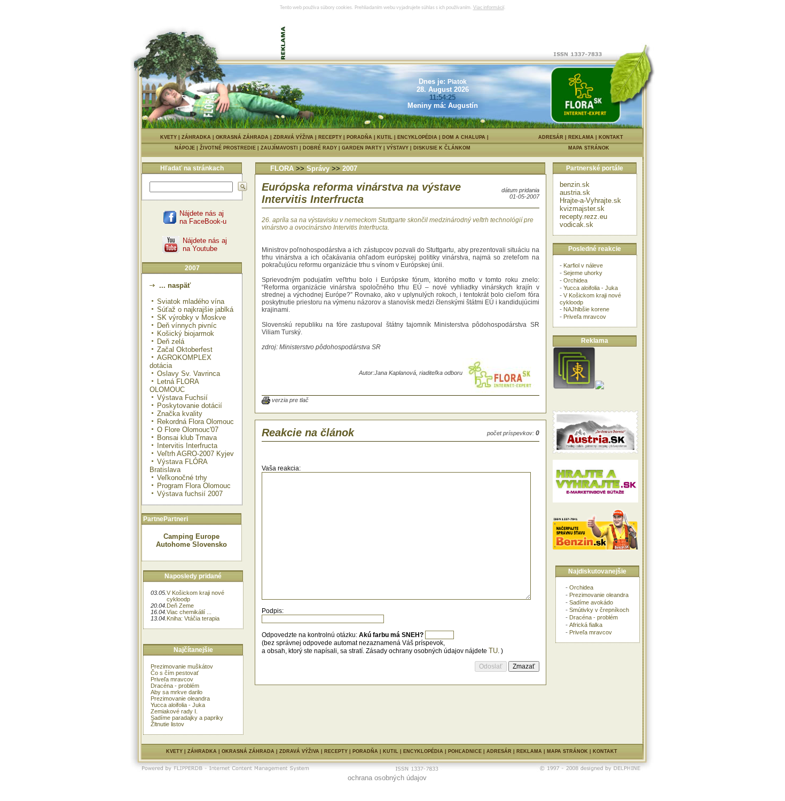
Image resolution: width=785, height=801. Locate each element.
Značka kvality (179, 414)
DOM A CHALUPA (463, 137)
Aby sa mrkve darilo (176, 692)
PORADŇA (359, 137)
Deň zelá (170, 341)
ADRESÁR (550, 137)
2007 (349, 168)
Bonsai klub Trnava (187, 438)
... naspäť (174, 285)
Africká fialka (585, 625)
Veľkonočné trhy (182, 478)
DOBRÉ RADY (322, 148)
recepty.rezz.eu (583, 217)
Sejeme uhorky (582, 273)
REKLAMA (581, 137)
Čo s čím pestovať (175, 673)
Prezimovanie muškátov (182, 666)
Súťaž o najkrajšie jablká (195, 309)
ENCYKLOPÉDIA (417, 137)
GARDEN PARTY (364, 148)
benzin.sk (575, 184)
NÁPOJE (187, 148)
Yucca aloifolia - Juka (178, 705)
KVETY (168, 137)
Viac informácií (488, 8)
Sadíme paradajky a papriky (187, 717)
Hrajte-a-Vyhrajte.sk (590, 201)
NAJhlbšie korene (586, 309)
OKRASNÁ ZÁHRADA (242, 137)
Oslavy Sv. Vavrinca (188, 374)
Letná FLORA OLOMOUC (174, 386)
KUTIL (384, 137)
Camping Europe (191, 536)
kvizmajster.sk (582, 209)
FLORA (282, 168)
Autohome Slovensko (191, 544)
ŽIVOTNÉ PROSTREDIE (230, 148)
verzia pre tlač (290, 400)
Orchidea (575, 280)
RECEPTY (330, 137)
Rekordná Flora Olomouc (195, 422)
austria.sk (575, 193)
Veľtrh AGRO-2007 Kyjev (195, 454)
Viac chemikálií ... (189, 612)
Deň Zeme (180, 605)
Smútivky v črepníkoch (599, 610)
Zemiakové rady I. (174, 711)
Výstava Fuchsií (182, 398)
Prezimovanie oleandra (180, 698)
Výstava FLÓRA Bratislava (178, 466)
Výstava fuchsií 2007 (190, 494)
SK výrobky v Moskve (191, 317)
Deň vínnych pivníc (187, 325)
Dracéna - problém (175, 685)
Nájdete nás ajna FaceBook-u (202, 217)
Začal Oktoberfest (185, 349)
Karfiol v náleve (583, 265)
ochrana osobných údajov (387, 778)
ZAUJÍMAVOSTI (282, 148)
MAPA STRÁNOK (588, 148)
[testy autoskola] (599, 387)
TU (493, 651)
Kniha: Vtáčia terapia (193, 618)
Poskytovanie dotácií (189, 406)
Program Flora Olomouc (194, 486)
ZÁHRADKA (196, 137)
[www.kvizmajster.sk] (574, 387)
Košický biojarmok (185, 333)
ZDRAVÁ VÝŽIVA (293, 137)
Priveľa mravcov (172, 679)
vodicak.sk (576, 225)
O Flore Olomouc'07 (187, 430)
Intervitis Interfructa (187, 446)
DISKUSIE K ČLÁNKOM (441, 148)
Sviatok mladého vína (190, 301)
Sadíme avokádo (591, 602)
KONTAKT (611, 137)
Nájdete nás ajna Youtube (205, 245)
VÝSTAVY (400, 148)
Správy (318, 168)
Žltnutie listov (167, 724)
